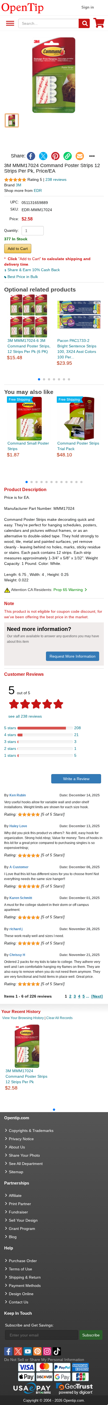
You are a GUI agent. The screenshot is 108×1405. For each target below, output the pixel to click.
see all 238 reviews (25, 716)
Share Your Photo (24, 1155)
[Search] (84, 23)
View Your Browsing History (23, 1018)
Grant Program (22, 1228)
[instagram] (47, 1351)
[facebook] (31, 156)
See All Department (9, 23)
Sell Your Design (23, 1220)
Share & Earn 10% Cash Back (33, 270)
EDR (38, 190)
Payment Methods (25, 1285)
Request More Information (73, 656)
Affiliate (15, 1195)
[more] (92, 156)
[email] (80, 156)
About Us (17, 1147)
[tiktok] (57, 1351)
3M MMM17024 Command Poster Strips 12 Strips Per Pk (26, 1076)
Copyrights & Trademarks (31, 1130)
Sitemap (16, 1172)
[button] (54, 74)
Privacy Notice (21, 1139)
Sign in (87, 7)
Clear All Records (59, 1018)
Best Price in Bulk (22, 276)
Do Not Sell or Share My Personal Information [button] (44, 1359)
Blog (13, 1237)
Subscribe (91, 1335)
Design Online (21, 1294)
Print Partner (20, 1204)
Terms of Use (20, 1269)
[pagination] (54, 379)
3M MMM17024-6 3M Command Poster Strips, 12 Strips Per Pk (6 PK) (28, 346)
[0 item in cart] (98, 24)
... (87, 996)
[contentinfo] (22, 8)
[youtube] (28, 1351)
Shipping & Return (25, 1277)
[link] (67, 156)
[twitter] (43, 156)
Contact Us (18, 1302)
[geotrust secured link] (74, 1388)
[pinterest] (55, 156)
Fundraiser (18, 1212)
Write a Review (76, 779)
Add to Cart (18, 248)
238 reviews (55, 179)
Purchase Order (23, 1261)
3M (18, 185)
